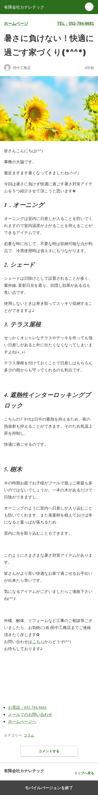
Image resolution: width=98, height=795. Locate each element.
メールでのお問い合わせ (30, 714)
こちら (38, 641)
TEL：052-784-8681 (75, 23)
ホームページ (16, 23)
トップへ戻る (84, 773)
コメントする (49, 751)
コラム (29, 735)
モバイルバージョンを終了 (49, 787)
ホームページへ (22, 721)
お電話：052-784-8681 (27, 707)
